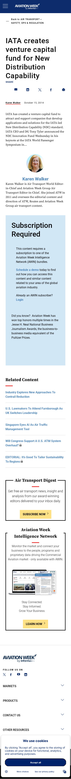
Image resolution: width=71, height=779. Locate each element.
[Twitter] (4, 675)
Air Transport (30, 19)
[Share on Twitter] (40, 90)
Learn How (34, 624)
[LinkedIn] (25, 675)
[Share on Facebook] (51, 90)
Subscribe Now (34, 514)
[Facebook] (11, 675)
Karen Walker (13, 103)
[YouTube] (18, 675)
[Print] (63, 90)
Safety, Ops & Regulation (27, 23)
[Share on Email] (16, 90)
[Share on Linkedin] (27, 90)
